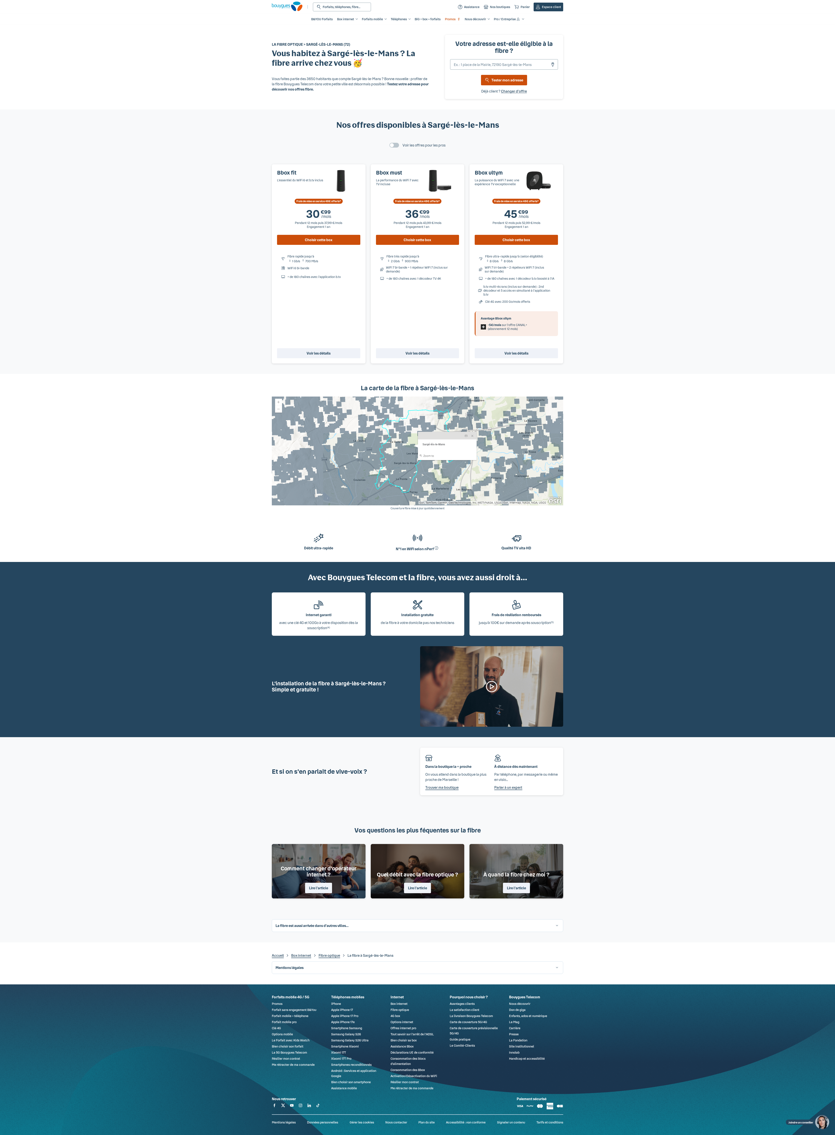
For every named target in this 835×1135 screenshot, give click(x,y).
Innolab (514, 1052)
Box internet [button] (345, 19)
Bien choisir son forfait (287, 1046)
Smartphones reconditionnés (351, 1064)
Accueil (278, 955)
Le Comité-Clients (462, 1045)
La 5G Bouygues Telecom (289, 1052)
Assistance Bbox (402, 1046)
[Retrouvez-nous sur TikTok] (318, 1106)
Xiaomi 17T (338, 1052)
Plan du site (426, 1122)
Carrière (514, 1028)
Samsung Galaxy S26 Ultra (350, 1040)
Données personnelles (322, 1122)
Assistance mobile (344, 1088)
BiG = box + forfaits (428, 19)
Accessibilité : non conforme (466, 1122)
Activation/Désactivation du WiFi (414, 1076)
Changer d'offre (514, 91)
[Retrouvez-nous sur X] (283, 1106)
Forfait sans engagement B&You (294, 1010)
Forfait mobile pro (284, 1022)
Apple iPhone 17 (342, 1010)
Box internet (301, 955)
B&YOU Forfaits (322, 19)
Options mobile (282, 1034)
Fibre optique (329, 955)
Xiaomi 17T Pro (341, 1058)
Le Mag (514, 1022)
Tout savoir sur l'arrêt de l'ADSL (412, 1034)
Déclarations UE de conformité (412, 1052)
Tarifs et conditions (549, 1122)
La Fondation (518, 1040)
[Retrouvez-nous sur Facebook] (274, 1106)
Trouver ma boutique (442, 787)
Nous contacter (396, 1122)
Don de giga (517, 1010)
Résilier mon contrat (286, 1058)
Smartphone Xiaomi (345, 1046)
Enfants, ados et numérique (528, 1016)
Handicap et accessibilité (527, 1058)
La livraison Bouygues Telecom (471, 1016)
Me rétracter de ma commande (293, 1064)
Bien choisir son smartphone (351, 1082)
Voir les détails (319, 353)
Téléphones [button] (399, 19)
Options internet (402, 1022)
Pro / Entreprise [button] (505, 19)
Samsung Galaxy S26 (346, 1034)
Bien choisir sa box (404, 1040)
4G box (395, 1016)
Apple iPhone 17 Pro (344, 1016)
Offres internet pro (403, 1028)
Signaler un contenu (511, 1122)
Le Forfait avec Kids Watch (290, 1040)
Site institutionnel (521, 1046)
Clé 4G (276, 1028)
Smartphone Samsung (346, 1028)
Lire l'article (318, 888)
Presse (514, 1034)
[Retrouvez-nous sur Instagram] (300, 1106)
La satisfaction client (464, 1010)
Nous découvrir (519, 1004)
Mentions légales (284, 1122)
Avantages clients (462, 1004)
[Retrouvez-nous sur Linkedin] (309, 1106)
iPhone (336, 1004)
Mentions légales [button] (290, 967)
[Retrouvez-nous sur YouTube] (291, 1106)
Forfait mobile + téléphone (290, 1016)
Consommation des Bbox (408, 1070)
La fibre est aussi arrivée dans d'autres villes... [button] (312, 925)
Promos (450, 19)
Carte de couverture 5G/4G (468, 1022)
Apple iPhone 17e (343, 1022)
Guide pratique (460, 1039)
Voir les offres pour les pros (424, 145)
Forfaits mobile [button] (372, 19)
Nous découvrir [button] (475, 19)
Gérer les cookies (362, 1122)
